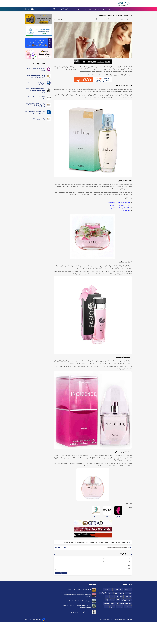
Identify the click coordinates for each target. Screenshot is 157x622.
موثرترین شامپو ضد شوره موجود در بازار (120, 208)
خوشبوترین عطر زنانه (103, 542)
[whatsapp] (56, 547)
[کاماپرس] (124, 3)
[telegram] (65, 547)
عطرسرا (96, 517)
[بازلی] (48, 98)
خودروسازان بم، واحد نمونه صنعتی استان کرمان (36, 83)
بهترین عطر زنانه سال (123, 542)
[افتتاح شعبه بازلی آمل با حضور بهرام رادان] (94, 612)
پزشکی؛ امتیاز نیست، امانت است (37, 119)
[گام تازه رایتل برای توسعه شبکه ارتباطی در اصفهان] (94, 590)
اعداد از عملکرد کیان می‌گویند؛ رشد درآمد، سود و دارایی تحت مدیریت (35, 112)
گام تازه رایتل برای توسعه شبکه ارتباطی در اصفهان (35, 69)
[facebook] (59, 547)
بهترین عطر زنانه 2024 (79, 542)
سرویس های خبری (118, 9)
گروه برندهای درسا (117, 590)
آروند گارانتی (128, 607)
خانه (131, 19)
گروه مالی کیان (107, 590)
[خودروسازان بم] (48, 83)
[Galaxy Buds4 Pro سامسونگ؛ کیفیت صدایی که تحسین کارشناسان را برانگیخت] (94, 606)
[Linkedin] (26, 9)
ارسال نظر (61, 573)
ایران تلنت (128, 593)
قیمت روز (97, 9)
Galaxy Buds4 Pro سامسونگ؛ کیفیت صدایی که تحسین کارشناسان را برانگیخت (35, 90)
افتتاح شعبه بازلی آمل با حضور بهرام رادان (36, 97)
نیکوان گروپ (103, 593)
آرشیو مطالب (60, 9)
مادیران (113, 607)
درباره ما (85, 9)
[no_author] (48, 90)
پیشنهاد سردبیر (124, 19)
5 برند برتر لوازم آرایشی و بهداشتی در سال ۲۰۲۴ (118, 205)
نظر (103, 559)
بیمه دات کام (128, 590)
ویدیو (90, 9)
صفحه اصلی (128, 9)
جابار (107, 596)
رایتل (106, 600)
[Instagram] (29, 9)
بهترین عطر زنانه (113, 542)
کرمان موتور (120, 607)
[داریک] (48, 76)
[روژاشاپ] (107, 510)
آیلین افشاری (57, 19)
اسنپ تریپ (128, 596)
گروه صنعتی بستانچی (125, 603)
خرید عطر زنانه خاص (68, 542)
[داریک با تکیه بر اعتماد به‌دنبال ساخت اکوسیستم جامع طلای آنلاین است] (94, 595)
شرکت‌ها (108, 9)
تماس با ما (78, 9)
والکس (110, 593)
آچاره (121, 596)
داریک (116, 596)
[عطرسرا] (96, 510)
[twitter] (62, 547)
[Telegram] (31, 9)
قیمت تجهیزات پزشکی (124, 211)
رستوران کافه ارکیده (119, 593)
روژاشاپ (107, 517)
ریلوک (118, 600)
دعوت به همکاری (69, 9)
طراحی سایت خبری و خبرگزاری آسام (33, 619)
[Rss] (33, 9)
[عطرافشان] (118, 510)
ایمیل (129, 565)
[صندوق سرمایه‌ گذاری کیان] (48, 112)
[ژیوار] (48, 105)
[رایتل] (48, 69)
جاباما (111, 596)
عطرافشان (118, 517)
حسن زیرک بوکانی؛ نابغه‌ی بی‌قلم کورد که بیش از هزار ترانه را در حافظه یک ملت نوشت (35, 105)
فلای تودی (106, 603)
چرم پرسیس (114, 603)
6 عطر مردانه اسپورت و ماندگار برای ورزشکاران (119, 202)
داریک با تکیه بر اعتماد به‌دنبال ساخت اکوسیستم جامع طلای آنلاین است (36, 76)
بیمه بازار (112, 600)
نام (129, 559)
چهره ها (103, 9)
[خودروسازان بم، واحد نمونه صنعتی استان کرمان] (94, 601)
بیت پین (106, 607)
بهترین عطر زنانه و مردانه (91, 542)
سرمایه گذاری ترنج (126, 600)
